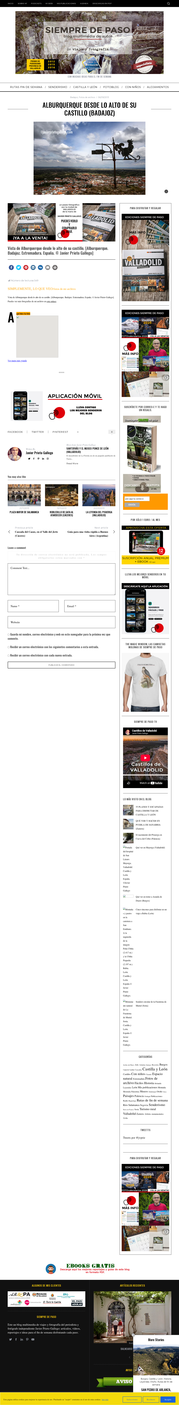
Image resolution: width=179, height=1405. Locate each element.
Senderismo (157, 1104)
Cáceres (149, 1074)
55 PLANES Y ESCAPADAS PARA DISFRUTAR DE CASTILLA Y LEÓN (149, 810)
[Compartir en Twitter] (18, 269)
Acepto (168, 1399)
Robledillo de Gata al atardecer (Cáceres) (61, 513)
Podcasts (36, 3)
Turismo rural (148, 1109)
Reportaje (132, 1100)
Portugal (147, 1096)
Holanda (158, 1083)
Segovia (144, 1105)
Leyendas (127, 1087)
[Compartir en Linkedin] (33, 269)
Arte (137, 1064)
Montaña (162, 1087)
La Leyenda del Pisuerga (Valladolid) (99, 513)
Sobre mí (22, 3)
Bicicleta (155, 1065)
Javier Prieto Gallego (39, 452)
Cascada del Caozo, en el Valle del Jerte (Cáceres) (36, 532)
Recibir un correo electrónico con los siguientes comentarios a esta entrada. (54, 647)
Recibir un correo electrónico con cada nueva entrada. (41, 655)
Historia (149, 1083)
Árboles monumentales (154, 1113)
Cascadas (138, 1069)
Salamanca (133, 1105)
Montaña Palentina (131, 1091)
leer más (105, 1399)
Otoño (159, 1091)
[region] (89, 1398)
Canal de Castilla (128, 1070)
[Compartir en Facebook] (11, 269)
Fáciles (139, 1083)
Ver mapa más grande (17, 360)
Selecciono (132, 1399)
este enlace (51, 301)
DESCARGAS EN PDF (102, 3)
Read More (72, 464)
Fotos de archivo (87, 97)
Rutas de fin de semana (152, 1100)
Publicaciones (156, 1096)
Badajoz (74, 97)
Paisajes (128, 1095)
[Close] (176, 1394)
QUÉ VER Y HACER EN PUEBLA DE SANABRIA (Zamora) (148, 824)
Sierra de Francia (128, 1110)
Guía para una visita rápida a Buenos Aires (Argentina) (88, 532)
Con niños (138, 1074)
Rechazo (151, 1399)
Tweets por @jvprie (134, 1137)
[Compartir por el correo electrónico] (47, 269)
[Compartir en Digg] (40, 269)
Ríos (125, 1105)
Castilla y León (155, 1069)
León (134, 1087)
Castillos (127, 1074)
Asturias (142, 1065)
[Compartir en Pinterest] (25, 269)
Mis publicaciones (66, 3)
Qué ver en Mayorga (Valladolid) (150, 847)
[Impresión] (54, 269)
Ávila (125, 1118)
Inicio (11, 3)
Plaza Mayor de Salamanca (24, 512)
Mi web (49, 3)
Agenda (84, 3)
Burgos (163, 1064)
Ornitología (152, 1092)
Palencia (139, 1096)
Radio (125, 1100)
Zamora (140, 1113)
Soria (136, 1109)
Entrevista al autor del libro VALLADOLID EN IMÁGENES (132, 1349)
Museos (144, 1091)
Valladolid (129, 1113)
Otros (164, 1092)
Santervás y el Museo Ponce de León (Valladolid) (87, 450)
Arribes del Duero (128, 1065)
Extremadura (139, 1078)
